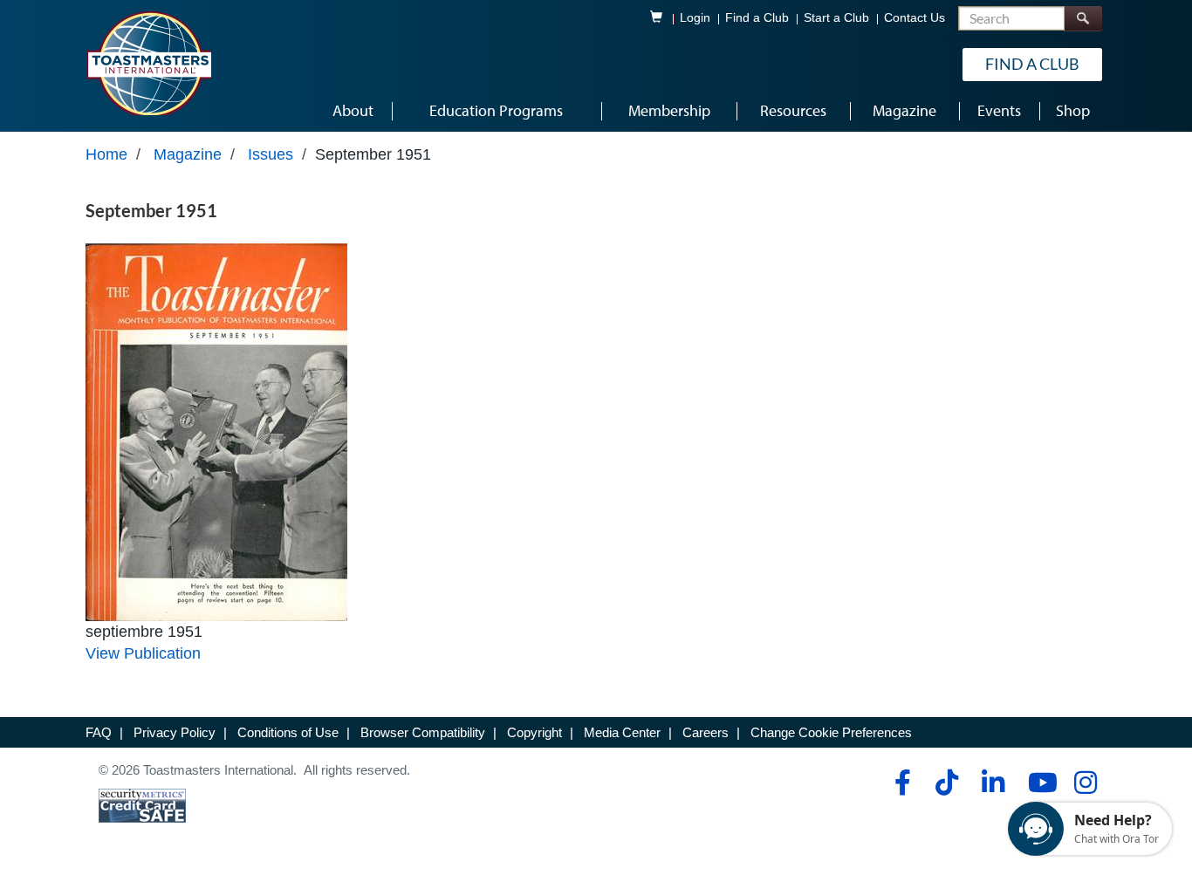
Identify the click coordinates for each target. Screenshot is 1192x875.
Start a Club (836, 17)
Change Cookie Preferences (831, 732)
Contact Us (914, 17)
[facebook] (900, 782)
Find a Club (757, 17)
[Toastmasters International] (148, 62)
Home (106, 154)
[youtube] (1038, 782)
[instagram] (1085, 782)
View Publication (143, 653)
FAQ (99, 732)
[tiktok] (946, 782)
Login (695, 17)
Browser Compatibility (422, 732)
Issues (270, 154)
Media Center (622, 732)
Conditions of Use (288, 732)
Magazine (188, 154)
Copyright (534, 732)
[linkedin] (992, 782)
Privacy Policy (175, 732)
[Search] (1083, 18)
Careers (705, 732)
